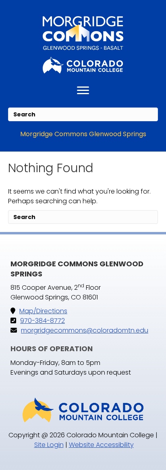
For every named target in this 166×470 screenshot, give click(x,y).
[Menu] (83, 90)
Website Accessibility (101, 444)
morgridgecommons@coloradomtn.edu (84, 330)
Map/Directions (43, 311)
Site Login (49, 444)
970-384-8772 (42, 320)
